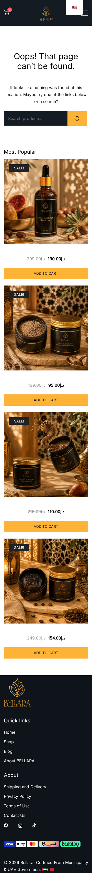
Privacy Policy (17, 796)
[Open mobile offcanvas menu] (84, 12)
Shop (9, 741)
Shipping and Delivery (25, 786)
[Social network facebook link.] (6, 825)
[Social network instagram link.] (20, 825)
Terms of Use (17, 805)
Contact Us (14, 815)
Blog (8, 751)
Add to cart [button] (46, 273)
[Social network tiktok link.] (34, 825)
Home (9, 732)
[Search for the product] (77, 118)
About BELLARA (19, 760)
